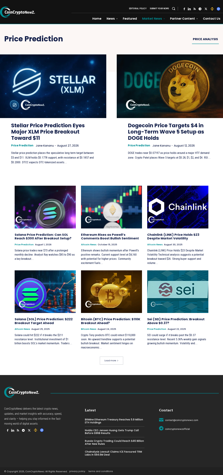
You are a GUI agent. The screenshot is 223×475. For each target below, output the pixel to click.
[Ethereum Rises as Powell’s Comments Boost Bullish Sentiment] (111, 207)
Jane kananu (45, 145)
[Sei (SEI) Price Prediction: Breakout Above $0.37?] (177, 291)
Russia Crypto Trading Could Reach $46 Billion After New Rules (114, 442)
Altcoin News (88, 244)
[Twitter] (206, 8)
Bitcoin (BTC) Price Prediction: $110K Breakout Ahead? (110, 321)
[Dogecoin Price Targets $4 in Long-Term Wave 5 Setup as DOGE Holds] (170, 86)
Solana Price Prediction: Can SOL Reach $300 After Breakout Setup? (43, 236)
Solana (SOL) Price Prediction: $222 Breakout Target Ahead (44, 321)
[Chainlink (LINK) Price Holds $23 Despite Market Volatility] (177, 207)
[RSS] (195, 8)
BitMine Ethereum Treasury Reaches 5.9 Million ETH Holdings (114, 421)
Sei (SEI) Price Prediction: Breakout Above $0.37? (176, 321)
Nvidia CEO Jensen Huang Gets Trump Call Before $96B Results (112, 432)
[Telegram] (200, 8)
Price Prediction (22, 145)
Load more (110, 360)
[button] (173, 8)
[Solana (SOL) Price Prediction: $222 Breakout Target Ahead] (45, 291)
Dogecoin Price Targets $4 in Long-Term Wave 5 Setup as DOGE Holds (166, 132)
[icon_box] (178, 419)
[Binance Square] (212, 9)
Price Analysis (205, 39)
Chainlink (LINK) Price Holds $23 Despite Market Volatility (173, 236)
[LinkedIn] (189, 8)
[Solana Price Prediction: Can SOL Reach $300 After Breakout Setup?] (45, 207)
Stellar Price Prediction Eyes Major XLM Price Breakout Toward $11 (48, 132)
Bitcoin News (88, 329)
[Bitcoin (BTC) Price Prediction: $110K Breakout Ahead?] (111, 291)
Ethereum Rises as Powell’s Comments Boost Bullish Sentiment (110, 236)
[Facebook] (184, 8)
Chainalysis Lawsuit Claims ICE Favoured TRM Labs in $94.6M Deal (113, 453)
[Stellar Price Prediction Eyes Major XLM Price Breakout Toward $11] (53, 86)
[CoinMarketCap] (218, 9)
